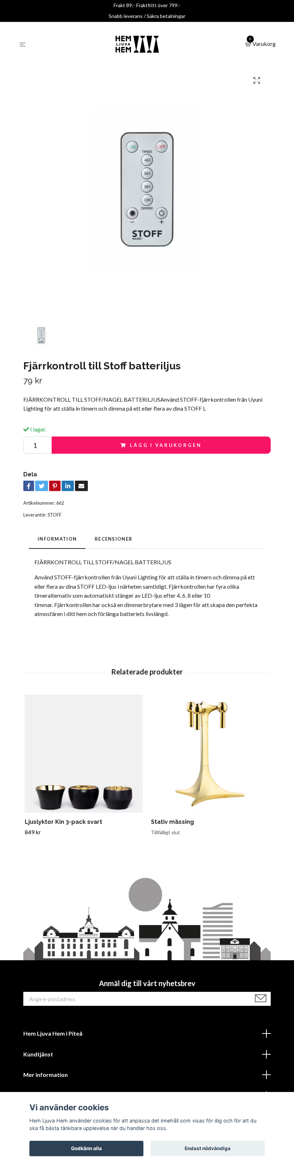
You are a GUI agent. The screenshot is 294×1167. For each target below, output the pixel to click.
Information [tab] (57, 539)
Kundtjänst (38, 1054)
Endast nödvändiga (208, 1148)
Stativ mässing (172, 821)
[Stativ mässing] (210, 754)
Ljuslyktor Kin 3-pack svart (63, 821)
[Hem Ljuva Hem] (137, 44)
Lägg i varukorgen (165, 445)
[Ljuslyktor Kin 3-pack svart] (84, 754)
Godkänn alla (86, 1148)
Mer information (45, 1074)
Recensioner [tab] (113, 539)
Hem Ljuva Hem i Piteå (52, 1033)
